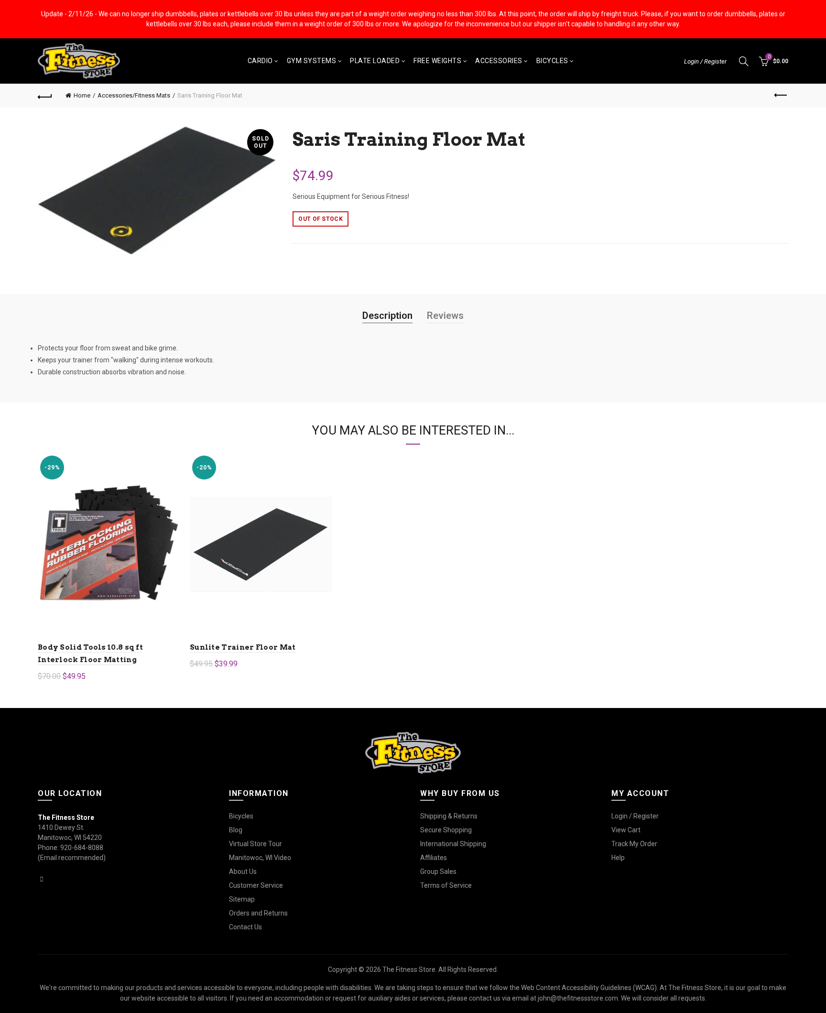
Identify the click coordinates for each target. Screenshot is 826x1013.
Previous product (781, 95)
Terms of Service (446, 885)
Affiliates (433, 857)
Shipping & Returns (449, 816)
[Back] (45, 95)
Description (387, 315)
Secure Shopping (446, 830)
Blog (235, 830)
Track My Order (634, 844)
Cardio (260, 61)
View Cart (626, 830)
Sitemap (242, 899)
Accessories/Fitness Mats (134, 95)
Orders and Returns (258, 913)
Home (82, 95)
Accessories (498, 61)
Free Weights (437, 61)
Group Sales (438, 871)
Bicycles (552, 61)
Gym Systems (312, 61)
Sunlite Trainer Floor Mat (243, 647)
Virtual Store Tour (255, 844)
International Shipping (453, 844)
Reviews (445, 315)
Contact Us (245, 927)
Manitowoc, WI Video (260, 857)
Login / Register (705, 61)
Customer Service (256, 885)
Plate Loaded (375, 61)
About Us (243, 871)
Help (618, 857)
